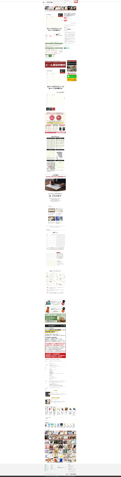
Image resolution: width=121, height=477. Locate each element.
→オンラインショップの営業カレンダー (72, 470)
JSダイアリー (58, 11)
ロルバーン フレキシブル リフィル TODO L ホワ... (67, 427)
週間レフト (55, 11)
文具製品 (56, 4)
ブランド (70, 4)
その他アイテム (59, 4)
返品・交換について (47, 468)
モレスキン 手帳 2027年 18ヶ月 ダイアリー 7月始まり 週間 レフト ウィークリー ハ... (46, 412)
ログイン (67, 2)
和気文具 (47, 2)
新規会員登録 (71, 2)
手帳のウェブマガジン (62, 11)
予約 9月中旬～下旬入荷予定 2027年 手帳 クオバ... (61, 427)
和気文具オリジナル (52, 11)
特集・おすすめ (62, 4)
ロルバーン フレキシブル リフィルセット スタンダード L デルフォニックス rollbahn (58, 412)
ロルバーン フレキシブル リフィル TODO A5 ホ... (70, 427)
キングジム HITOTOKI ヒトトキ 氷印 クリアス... (49, 427)
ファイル (53, 4)
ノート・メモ (50, 4)
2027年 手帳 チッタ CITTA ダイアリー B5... (46, 427)
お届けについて (46, 467)
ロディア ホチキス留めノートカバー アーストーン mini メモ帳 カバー (62, 412)
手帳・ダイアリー (45, 4)
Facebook (53, 468)
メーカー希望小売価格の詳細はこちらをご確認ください (54, 387)
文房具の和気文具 (46, 11)
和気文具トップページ (71, 474)
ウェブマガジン (66, 4)
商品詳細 (69, 62)
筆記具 (48, 4)
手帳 (49, 11)
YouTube (52, 467)
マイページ (69, 2)
